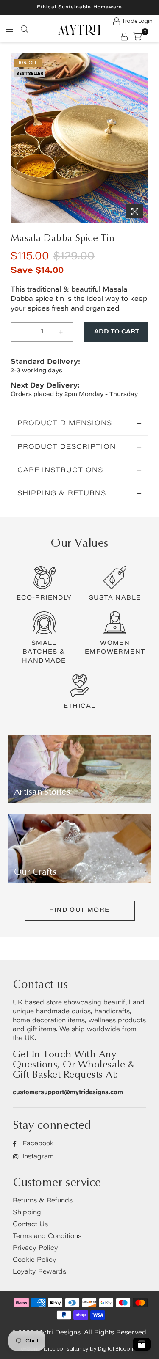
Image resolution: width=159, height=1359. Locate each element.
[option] (79, 138)
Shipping (27, 1213)
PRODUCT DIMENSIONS (64, 423)
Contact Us (30, 1224)
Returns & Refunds (43, 1201)
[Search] (24, 28)
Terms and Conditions (47, 1236)
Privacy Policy (35, 1248)
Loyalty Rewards (39, 1272)
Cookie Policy (34, 1260)
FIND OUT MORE (79, 910)
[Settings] (124, 36)
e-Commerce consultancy (55, 1348)
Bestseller (29, 73)
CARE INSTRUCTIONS (60, 470)
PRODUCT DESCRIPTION (66, 447)
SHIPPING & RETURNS (61, 493)
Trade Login (137, 21)
